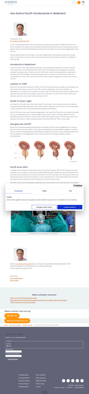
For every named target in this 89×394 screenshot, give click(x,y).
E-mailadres (12, 354)
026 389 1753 (12, 316)
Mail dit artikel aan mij (17, 321)
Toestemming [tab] (18, 191)
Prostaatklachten (24, 378)
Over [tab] (70, 191)
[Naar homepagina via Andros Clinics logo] (10, 4)
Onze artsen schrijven (15, 325)
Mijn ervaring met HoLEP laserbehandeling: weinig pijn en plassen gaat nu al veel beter (38, 300)
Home (6, 325)
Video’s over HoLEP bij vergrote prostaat (23, 298)
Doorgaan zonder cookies (44, 207)
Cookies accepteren (70, 207)
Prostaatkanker (23, 375)
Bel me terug (40, 384)
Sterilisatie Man (23, 387)
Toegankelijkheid (79, 387)
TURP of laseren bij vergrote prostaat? (22, 302)
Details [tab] (44, 191)
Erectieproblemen (24, 381)
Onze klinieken (40, 375)
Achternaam (9, 349)
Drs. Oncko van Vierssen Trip (19, 41)
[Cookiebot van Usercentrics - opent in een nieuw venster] (74, 186)
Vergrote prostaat (27, 325)
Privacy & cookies (59, 387)
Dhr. (9, 344)
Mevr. (10, 346)
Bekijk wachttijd (41, 381)
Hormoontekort (23, 384)
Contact (38, 387)
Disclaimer (69, 387)
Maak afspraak (41, 378)
